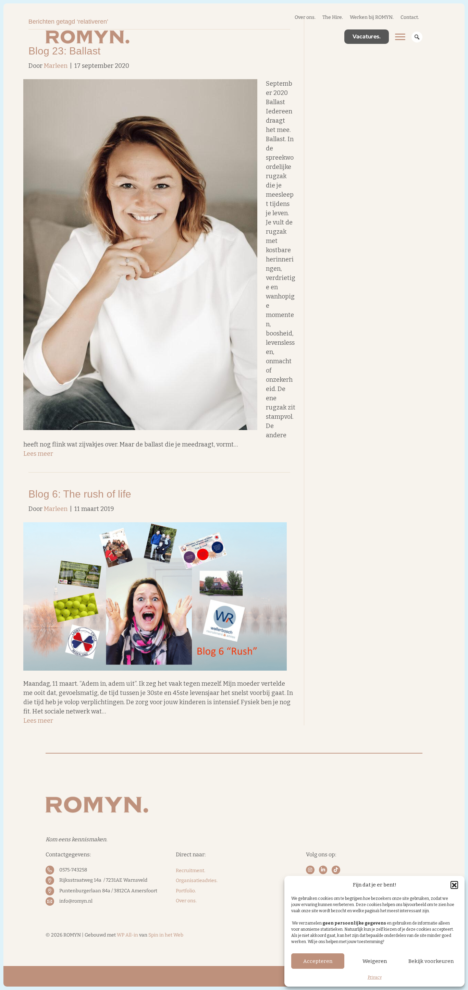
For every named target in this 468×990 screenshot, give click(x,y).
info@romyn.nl (76, 901)
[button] (454, 884)
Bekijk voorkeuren (431, 961)
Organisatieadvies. (197, 880)
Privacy (375, 977)
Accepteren (317, 961)
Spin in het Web (165, 935)
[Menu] (400, 37)
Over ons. (186, 901)
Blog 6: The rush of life (79, 494)
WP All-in (127, 935)
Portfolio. (186, 891)
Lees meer (38, 453)
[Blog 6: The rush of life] (155, 596)
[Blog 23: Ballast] (140, 254)
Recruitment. (190, 870)
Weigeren (374, 961)
